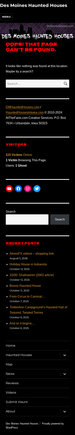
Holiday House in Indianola (28, 264)
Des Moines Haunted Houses (33, 5)
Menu (6, 16)
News (10, 374)
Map (9, 364)
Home (10, 345)
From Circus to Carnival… (27, 296)
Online (19, 154)
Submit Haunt (17, 402)
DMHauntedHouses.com (22, 107)
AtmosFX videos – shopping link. (32, 253)
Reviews (12, 383)
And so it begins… (22, 323)
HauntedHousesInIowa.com (25, 112)
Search (11, 211)
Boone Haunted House (25, 285)
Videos (11, 392)
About (10, 411)
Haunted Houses (19, 355)
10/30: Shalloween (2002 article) (32, 275)
